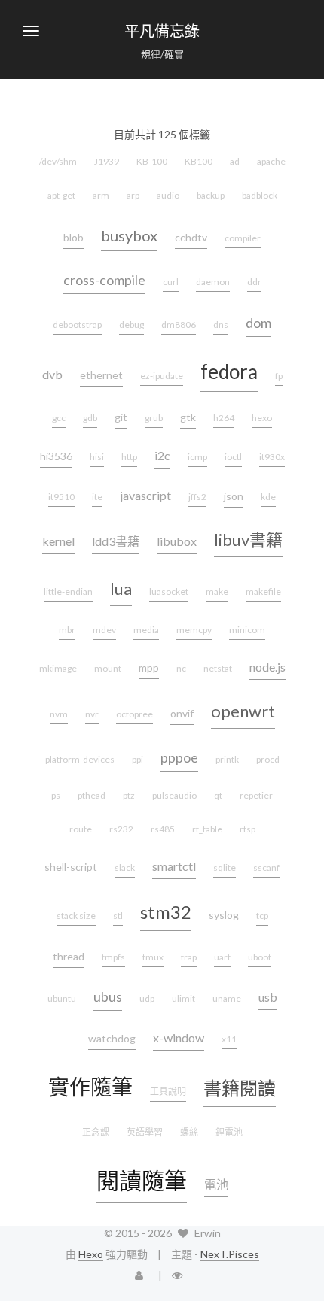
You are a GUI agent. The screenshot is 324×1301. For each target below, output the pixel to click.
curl (171, 281)
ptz (129, 795)
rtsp (247, 829)
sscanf (266, 867)
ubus (107, 996)
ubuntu (61, 998)
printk (227, 759)
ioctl (233, 456)
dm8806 (178, 324)
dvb (52, 374)
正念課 (95, 1132)
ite (97, 496)
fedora (229, 371)
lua (121, 588)
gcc (59, 417)
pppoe (179, 757)
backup (211, 195)
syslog (224, 914)
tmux (153, 957)
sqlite (224, 867)
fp (279, 375)
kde (268, 496)
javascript (145, 495)
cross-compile (104, 279)
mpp (149, 667)
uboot (259, 957)
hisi (97, 456)
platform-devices (80, 759)
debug (131, 324)
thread (68, 956)
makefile (263, 591)
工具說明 (168, 1091)
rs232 (121, 829)
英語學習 (145, 1132)
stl (118, 915)
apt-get (61, 195)
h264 (223, 417)
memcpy (194, 629)
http (129, 456)
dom (258, 322)
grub (154, 417)
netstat (217, 668)
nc (181, 668)
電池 (216, 1184)
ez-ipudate (161, 375)
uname (226, 998)
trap (189, 957)
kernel (58, 541)
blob (73, 237)
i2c (162, 455)
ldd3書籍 (115, 541)
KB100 (198, 161)
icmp (197, 456)
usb (267, 997)
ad (235, 161)
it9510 (61, 496)
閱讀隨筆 (141, 1179)
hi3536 (56, 456)
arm (101, 195)
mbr (67, 629)
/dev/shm (58, 161)
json (233, 496)
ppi (137, 759)
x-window (178, 1037)
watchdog (112, 1038)
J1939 (106, 161)
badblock (259, 195)
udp (146, 998)
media (146, 629)
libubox (177, 541)
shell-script (70, 866)
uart (222, 957)
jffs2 (197, 496)
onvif (182, 713)
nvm (59, 714)
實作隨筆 (90, 1086)
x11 (229, 1039)
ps (55, 795)
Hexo (90, 1254)
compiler (243, 238)
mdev (104, 629)
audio (168, 195)
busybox (129, 235)
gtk (188, 417)
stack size (76, 915)
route (80, 829)
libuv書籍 (248, 539)
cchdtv (191, 237)
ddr (254, 281)
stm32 (165, 912)
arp (133, 195)
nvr (92, 714)
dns (220, 324)
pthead (91, 795)
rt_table (207, 829)
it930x (272, 456)
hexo (262, 417)
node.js (267, 667)
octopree (134, 714)
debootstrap (77, 324)
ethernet (101, 374)
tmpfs (113, 957)
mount (107, 668)
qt (218, 795)
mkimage (58, 668)
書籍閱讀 (239, 1088)
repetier (256, 795)
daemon (213, 281)
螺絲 (189, 1132)
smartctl (174, 866)
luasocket (168, 591)
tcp (262, 915)
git (121, 417)
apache (271, 161)
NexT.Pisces (229, 1254)
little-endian (68, 591)
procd (268, 759)
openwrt (243, 711)
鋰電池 (229, 1132)
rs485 (163, 829)
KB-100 (151, 161)
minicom (247, 629)
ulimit (183, 998)
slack (125, 867)
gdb (90, 417)
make (217, 591)
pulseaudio (174, 795)
